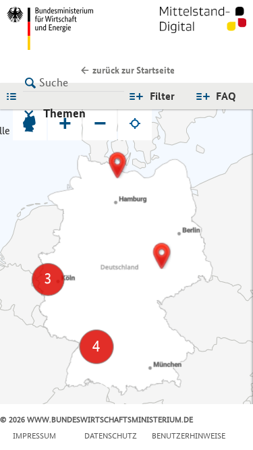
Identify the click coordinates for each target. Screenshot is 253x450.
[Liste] (15, 96)
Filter (162, 96)
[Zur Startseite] (203, 28)
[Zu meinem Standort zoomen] (135, 123)
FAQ (226, 96)
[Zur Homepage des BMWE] (64, 28)
